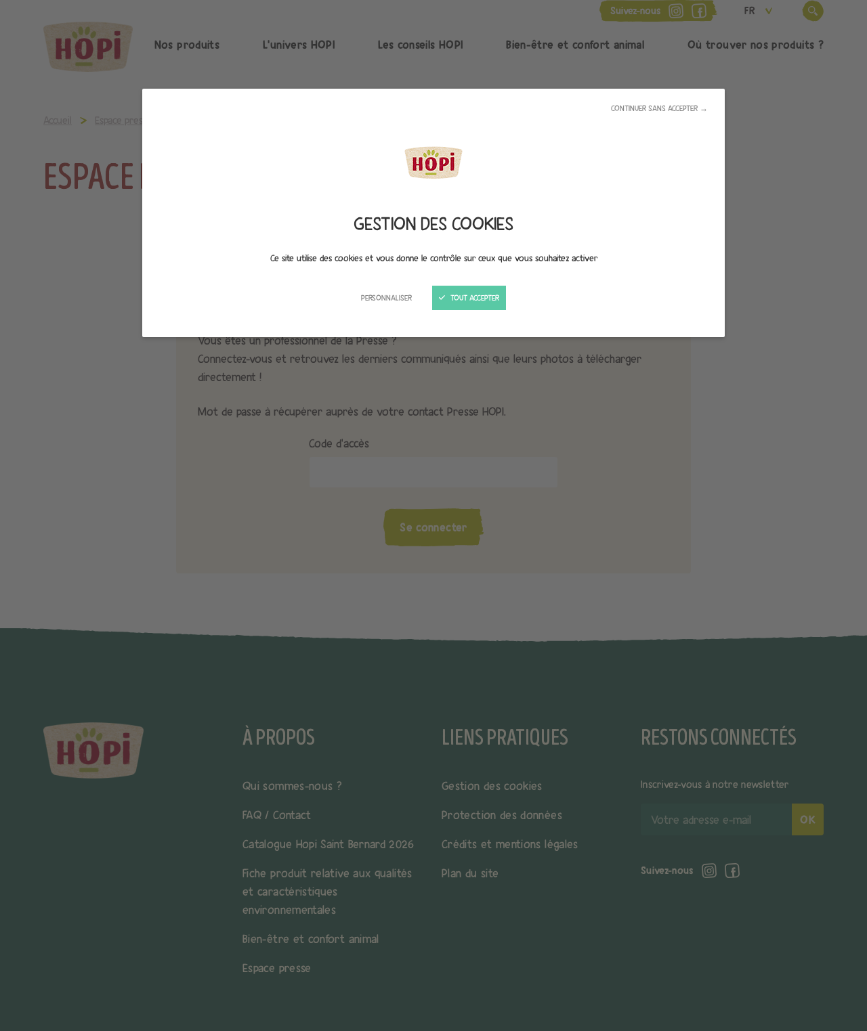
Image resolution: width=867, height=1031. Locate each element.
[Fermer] (433, 515)
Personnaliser (386, 298)
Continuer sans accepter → (659, 108)
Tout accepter (473, 298)
